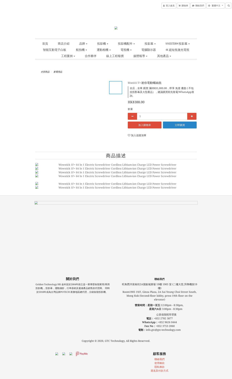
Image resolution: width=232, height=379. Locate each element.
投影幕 (149, 43)
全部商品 (45, 72)
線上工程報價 (115, 56)
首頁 (45, 43)
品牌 (82, 43)
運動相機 (103, 50)
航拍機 (80, 50)
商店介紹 (63, 43)
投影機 (101, 43)
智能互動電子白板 (54, 50)
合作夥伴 (90, 56)
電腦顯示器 (148, 50)
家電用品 (57, 72)
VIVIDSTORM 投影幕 (176, 43)
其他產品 (163, 56)
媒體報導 (139, 56)
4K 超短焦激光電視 (177, 50)
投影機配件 (125, 43)
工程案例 (67, 56)
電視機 (125, 50)
